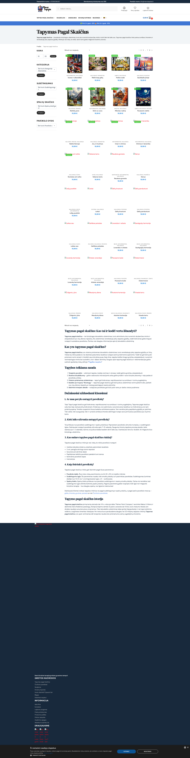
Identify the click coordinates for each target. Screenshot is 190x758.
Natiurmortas (71, 75)
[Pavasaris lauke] (120, 267)
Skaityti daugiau (48, 753)
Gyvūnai (93, 209)
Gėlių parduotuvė (143, 211)
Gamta (117, 75)
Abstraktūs (115, 174)
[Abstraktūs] (45, 71)
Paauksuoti (144, 278)
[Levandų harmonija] (75, 267)
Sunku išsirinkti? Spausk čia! (44, 692)
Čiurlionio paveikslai (100, 493)
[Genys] (143, 163)
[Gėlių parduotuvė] (143, 197)
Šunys (78, 174)
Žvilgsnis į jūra (75, 315)
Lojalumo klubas (148, 10)
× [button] (188, 747)
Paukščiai (147, 174)
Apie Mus (38, 704)
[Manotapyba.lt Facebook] (42, 735)
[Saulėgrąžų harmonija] (143, 232)
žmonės (72, 493)
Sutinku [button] (126, 751)
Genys (143, 177)
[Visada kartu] (143, 301)
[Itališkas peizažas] (98, 232)
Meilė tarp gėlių (97, 78)
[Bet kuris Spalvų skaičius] (45, 106)
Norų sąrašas (135, 10)
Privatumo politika (40, 715)
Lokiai (97, 211)
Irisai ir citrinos (120, 144)
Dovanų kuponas (40, 690)
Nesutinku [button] (147, 751)
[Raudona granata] (120, 163)
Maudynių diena (97, 315)
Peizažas (147, 75)
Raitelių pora (74, 111)
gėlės (67, 493)
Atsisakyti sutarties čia (42, 722)
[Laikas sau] (75, 232)
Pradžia (39, 46)
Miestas (116, 108)
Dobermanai (143, 281)
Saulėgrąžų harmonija (143, 248)
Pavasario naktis (143, 111)
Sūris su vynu (97, 111)
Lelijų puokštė (75, 213)
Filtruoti (53, 56)
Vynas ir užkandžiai (75, 78)
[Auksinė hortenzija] (120, 301)
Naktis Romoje (74, 144)
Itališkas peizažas (97, 246)
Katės (94, 174)
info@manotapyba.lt (146, 1)
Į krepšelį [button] (75, 85)
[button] (148, 17)
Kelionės (68, 141)
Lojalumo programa (41, 709)
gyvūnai (78, 493)
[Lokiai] (98, 197)
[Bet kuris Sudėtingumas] (45, 87)
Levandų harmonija (75, 282)
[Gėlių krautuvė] (120, 197)
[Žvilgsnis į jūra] (75, 301)
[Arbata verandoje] (98, 267)
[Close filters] (57, 50)
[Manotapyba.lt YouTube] (47, 735)
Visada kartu (143, 315)
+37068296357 (48, 1)
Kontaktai (38, 707)
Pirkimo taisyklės (40, 717)
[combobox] (185, 747)
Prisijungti (124, 10)
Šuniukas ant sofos (74, 177)
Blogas (37, 695)
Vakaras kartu (98, 177)
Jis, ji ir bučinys (97, 144)
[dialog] (95, 751)
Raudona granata (120, 178)
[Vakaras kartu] (98, 163)
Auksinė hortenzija (120, 315)
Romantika (101, 75)
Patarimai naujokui (40, 697)
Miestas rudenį (120, 111)
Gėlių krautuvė (120, 211)
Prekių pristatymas (41, 712)
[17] (45, 108)
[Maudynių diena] (98, 301)
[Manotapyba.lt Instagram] (37, 735)
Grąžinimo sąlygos (40, 720)
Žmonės (78, 108)
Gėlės (78, 209)
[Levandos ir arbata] (120, 232)
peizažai (85, 493)
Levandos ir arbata (120, 248)
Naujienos (79, 75)
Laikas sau (74, 246)
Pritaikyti (40, 75)
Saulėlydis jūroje (143, 78)
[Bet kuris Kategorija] (45, 69)
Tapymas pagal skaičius (42, 682)
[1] (45, 89)
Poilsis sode (120, 78)
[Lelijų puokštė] (75, 197)
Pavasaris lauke (120, 281)
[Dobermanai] (143, 267)
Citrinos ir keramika (143, 144)
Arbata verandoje (97, 282)
